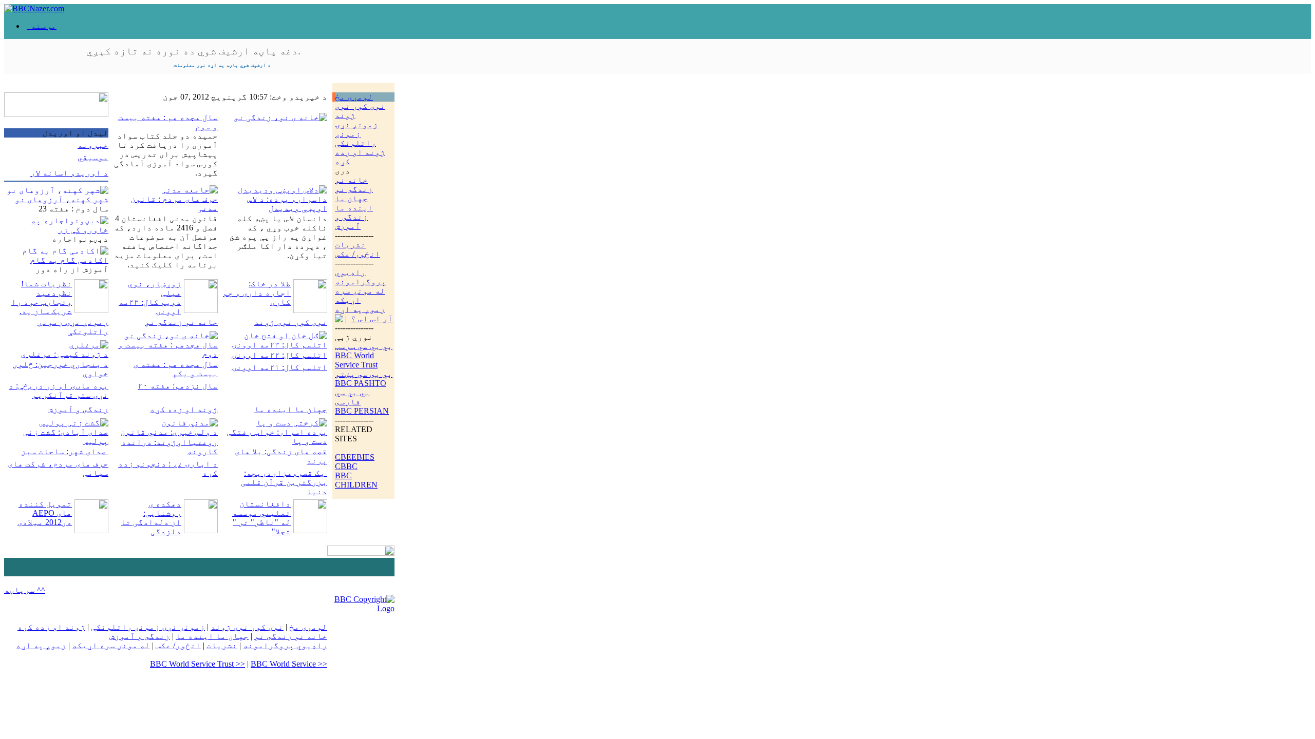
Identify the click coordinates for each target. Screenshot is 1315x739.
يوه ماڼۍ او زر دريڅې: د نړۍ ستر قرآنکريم (58, 390)
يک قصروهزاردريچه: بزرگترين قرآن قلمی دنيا (284, 482)
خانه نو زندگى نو (354, 184)
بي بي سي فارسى (352, 397)
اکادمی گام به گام (69, 260)
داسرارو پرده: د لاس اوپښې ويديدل (287, 203)
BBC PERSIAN (362, 410)
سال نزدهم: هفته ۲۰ (178, 385)
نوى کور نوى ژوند (290, 322)
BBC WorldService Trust (356, 360)
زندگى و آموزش (351, 221)
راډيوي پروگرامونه (360, 277)
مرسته (42, 26)
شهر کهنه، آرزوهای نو (61, 199)
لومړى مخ (354, 96)
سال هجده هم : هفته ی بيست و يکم (176, 369)
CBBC (346, 466)
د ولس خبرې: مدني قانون (169, 431)
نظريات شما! (46, 283)
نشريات (350, 244)
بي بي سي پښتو (363, 373)
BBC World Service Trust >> (197, 663)
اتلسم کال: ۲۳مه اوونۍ (279, 344)
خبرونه (93, 145)
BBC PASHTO (360, 383)
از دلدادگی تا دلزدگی (151, 527)
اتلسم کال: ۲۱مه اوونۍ (279, 367)
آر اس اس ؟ (372, 318)
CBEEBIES (354, 457)
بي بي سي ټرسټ (363, 346)
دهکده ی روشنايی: (162, 508)
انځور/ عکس (357, 253)
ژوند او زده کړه (184, 409)
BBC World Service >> (289, 663)
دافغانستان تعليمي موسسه (261, 508)
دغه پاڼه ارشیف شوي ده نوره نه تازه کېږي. (193, 56)
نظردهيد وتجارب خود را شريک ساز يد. (41, 302)
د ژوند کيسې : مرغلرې (64, 353)
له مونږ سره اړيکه (360, 295)
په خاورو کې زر (69, 225)
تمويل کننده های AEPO (45, 508)
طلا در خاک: (270, 283)
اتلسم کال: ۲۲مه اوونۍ (279, 355)
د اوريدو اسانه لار (69, 172)
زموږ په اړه (360, 309)
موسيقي (93, 157)
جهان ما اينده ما (354, 203)
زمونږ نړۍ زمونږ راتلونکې (356, 133)
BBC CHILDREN (356, 480)
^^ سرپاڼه (24, 590)
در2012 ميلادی (44, 522)
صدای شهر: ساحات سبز (64, 451)
